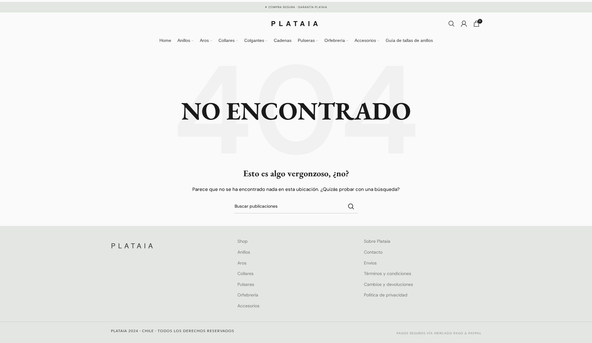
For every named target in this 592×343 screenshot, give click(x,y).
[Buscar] (451, 23)
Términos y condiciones (387, 273)
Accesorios (248, 306)
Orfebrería (247, 295)
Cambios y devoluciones (388, 284)
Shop (242, 241)
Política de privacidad (385, 295)
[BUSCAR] (351, 206)
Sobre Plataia (377, 241)
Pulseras (245, 284)
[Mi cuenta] (464, 23)
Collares (245, 273)
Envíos (370, 263)
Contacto (373, 252)
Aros (241, 263)
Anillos (243, 252)
